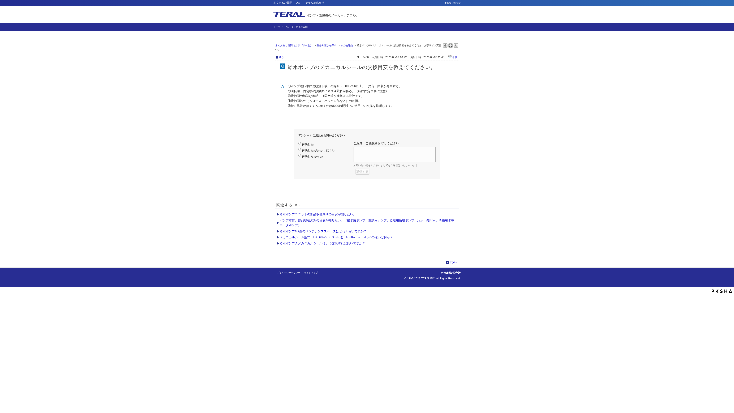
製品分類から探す (326, 45)
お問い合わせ (453, 2)
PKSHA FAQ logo (722, 291)
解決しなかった (312, 156)
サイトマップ (311, 273)
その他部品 (346, 45)
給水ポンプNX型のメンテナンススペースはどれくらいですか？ (323, 231)
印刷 (454, 57)
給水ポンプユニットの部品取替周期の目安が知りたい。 (318, 214)
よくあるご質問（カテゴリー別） (294, 45)
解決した (308, 144)
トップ (276, 27)
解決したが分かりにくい (318, 150)
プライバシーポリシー (288, 273)
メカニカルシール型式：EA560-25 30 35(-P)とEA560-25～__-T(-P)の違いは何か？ (336, 237)
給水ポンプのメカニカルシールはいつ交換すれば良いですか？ (322, 243)
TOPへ (454, 262)
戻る (281, 57)
